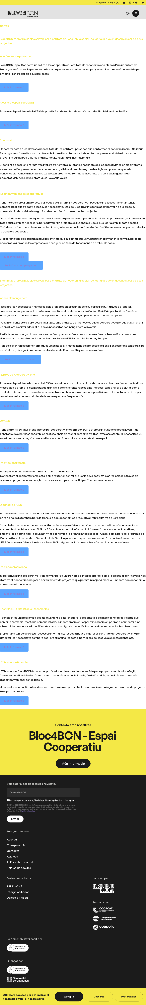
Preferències (128, 996)
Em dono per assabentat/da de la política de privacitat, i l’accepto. (41, 800)
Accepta (69, 996)
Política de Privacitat (28, 811)
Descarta (99, 996)
